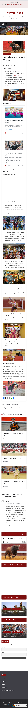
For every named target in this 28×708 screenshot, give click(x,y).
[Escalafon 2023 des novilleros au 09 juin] (14, 467)
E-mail (2, 652)
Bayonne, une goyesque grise (10, 404)
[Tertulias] (3, 24)
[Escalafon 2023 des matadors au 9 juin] (14, 418)
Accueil (3, 679)
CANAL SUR (16, 75)
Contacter (3, 681)
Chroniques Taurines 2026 (17, 631)
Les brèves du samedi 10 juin (12, 458)
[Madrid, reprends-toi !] (14, 625)
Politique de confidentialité (7, 690)
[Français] (11, 705)
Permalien (18, 503)
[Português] (13, 705)
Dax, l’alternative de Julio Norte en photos (13, 611)
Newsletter (4, 687)
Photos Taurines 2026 (16, 609)
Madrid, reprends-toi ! (8, 634)
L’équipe (3, 684)
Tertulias (14, 13)
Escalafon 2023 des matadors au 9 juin (13, 434)
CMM (7, 85)
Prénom (3, 647)
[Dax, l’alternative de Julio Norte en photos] (14, 602)
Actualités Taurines (7, 54)
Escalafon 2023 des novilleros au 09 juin (14, 482)
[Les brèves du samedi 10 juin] (14, 444)
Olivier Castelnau (13, 636)
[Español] (14, 705)
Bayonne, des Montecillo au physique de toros (14, 409)
